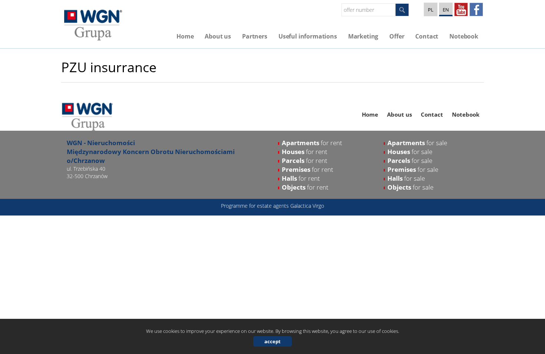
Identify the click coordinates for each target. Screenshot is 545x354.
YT (461, 9)
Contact (426, 36)
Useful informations (307, 36)
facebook (476, 9)
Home (185, 36)
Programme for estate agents (255, 205)
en (446, 9)
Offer (396, 36)
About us (218, 36)
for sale (417, 142)
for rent (312, 142)
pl (430, 9)
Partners (254, 36)
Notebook (463, 36)
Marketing (363, 36)
